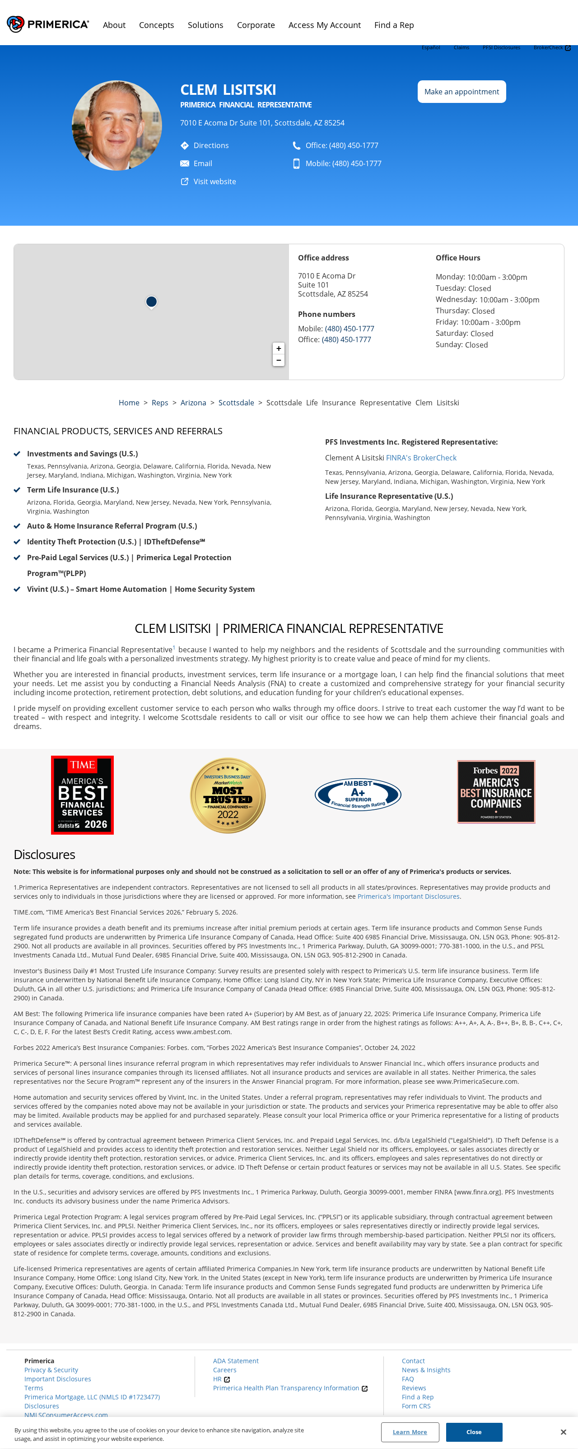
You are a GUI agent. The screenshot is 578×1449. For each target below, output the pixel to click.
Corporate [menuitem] (256, 24)
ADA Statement (236, 1360)
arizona (193, 403)
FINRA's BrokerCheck (421, 458)
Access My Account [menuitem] (325, 24)
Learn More (410, 1432)
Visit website (215, 181)
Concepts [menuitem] (156, 24)
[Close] (563, 1432)
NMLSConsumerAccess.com (66, 1415)
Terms (33, 1388)
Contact (413, 1360)
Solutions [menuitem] (206, 24)
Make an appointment (461, 92)
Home (129, 403)
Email (203, 163)
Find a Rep (418, 1397)
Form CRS (416, 1406)
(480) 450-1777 (349, 329)
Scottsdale (236, 403)
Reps (160, 403)
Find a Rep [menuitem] (394, 24)
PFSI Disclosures (501, 47)
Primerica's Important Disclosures (409, 896)
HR (218, 1379)
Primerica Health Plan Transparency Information (287, 1388)
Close (474, 1432)
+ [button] (278, 348)
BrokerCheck (549, 47)
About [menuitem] (114, 24)
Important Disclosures (57, 1379)
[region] (289, 1433)
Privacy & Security (51, 1369)
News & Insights (426, 1369)
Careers (225, 1369)
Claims (461, 47)
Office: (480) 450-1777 (342, 145)
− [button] (278, 360)
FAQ (408, 1379)
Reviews (414, 1388)
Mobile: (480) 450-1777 (344, 163)
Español (431, 47)
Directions (211, 145)
